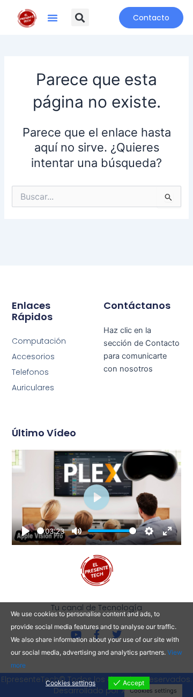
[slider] (40, 531)
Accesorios (33, 356)
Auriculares (33, 387)
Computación (39, 341)
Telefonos (30, 372)
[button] (52, 18)
